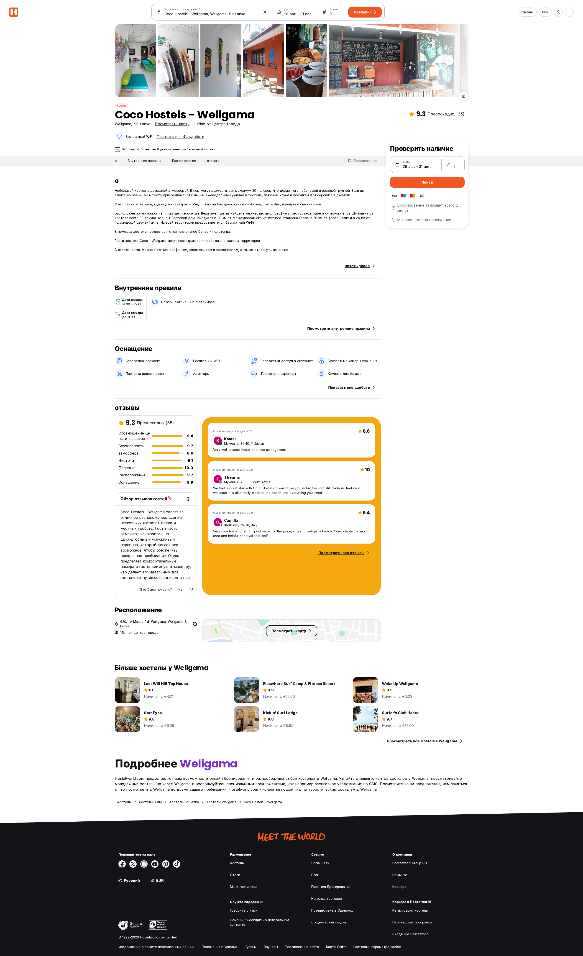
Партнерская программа (412, 922)
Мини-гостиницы (243, 887)
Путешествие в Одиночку (332, 910)
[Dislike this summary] (191, 589)
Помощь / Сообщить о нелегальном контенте (259, 922)
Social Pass (320, 863)
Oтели (235, 875)
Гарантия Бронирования (330, 887)
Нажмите (399, 875)
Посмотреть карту (172, 124)
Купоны (251, 947)
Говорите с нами (244, 910)
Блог (315, 875)
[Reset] (264, 12)
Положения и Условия (220, 947)
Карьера (399, 887)
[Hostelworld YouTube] (155, 864)
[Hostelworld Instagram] (144, 864)
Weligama (123, 124)
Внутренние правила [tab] (144, 161)
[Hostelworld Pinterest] (165, 864)
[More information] (188, 499)
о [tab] (116, 161)
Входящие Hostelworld (410, 934)
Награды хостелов (326, 898)
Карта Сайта (336, 947)
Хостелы (237, 863)
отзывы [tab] (213, 161)
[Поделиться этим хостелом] (463, 96)
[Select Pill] (558, 12)
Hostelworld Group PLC (410, 863)
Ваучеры (271, 947)
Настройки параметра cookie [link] (377, 947)
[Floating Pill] (449, 60)
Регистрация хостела (410, 910)
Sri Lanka (142, 124)
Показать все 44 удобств (180, 136)
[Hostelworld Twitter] (133, 864)
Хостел (122, 105)
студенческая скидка (328, 922)
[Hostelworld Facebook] (122, 864)
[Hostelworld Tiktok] (176, 864)
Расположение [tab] (184, 161)
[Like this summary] (180, 589)
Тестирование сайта (302, 947)
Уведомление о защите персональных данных (156, 947)
